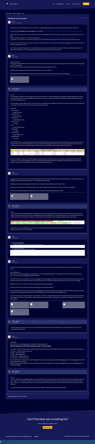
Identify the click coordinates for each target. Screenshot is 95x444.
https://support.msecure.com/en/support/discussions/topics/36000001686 (58, 37)
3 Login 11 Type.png (36, 304)
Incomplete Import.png (17, 78)
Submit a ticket (76, 3)
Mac (23, 13)
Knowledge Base (60, 3)
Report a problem (16, 13)
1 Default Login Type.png (17, 311)
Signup (14, 396)
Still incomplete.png (16, 195)
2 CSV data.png (68, 304)
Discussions (8, 13)
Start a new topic (83, 17)
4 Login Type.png (16, 304)
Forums (68, 3)
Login (86, 3)
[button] (53, 4)
